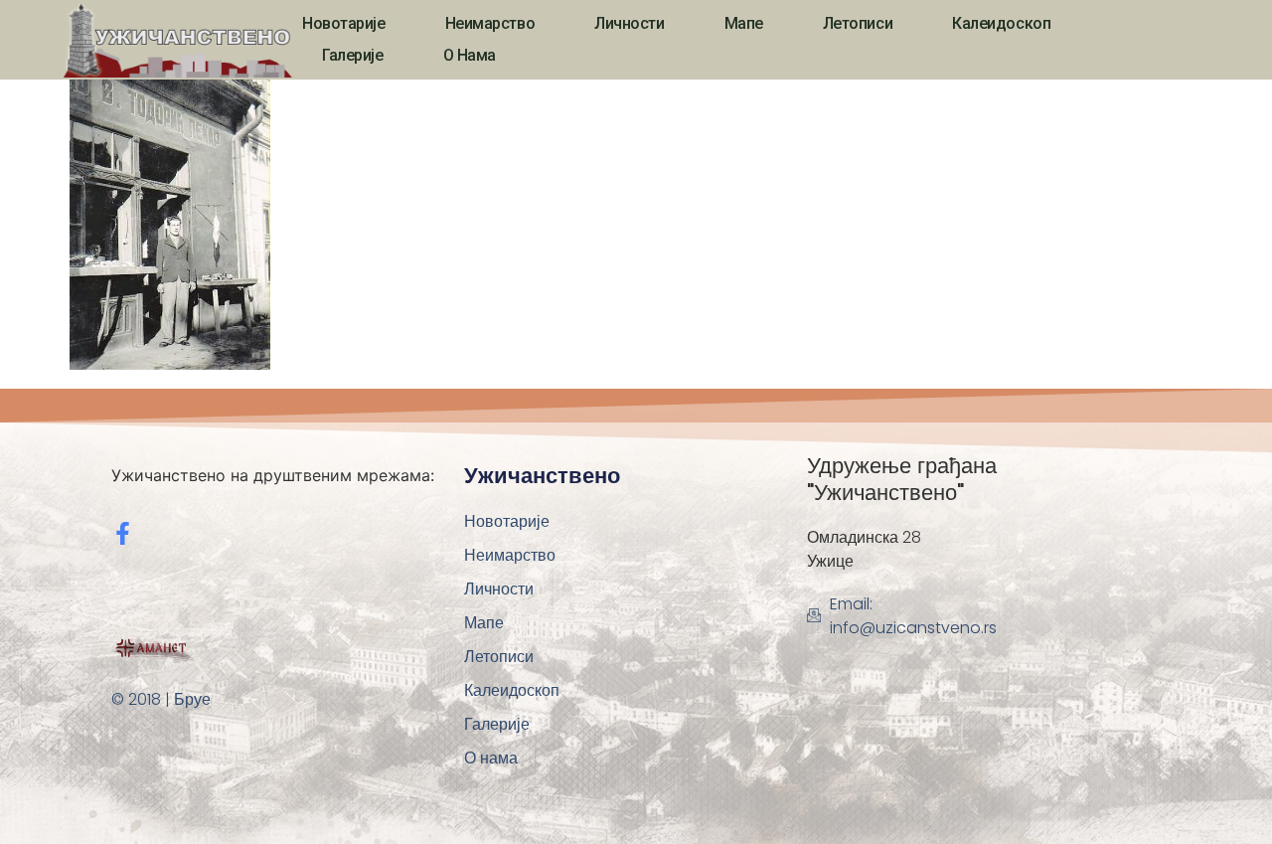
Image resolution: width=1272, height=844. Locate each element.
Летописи (857, 23)
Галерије (352, 55)
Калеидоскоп (1001, 23)
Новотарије (344, 23)
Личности (629, 23)
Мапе (743, 23)
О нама (469, 55)
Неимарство (490, 23)
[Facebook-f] (122, 533)
